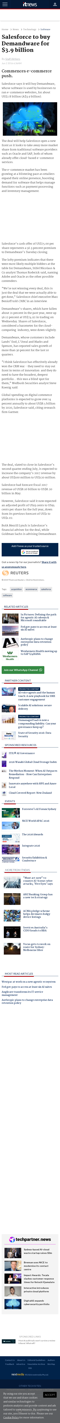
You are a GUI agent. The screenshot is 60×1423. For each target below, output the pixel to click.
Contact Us (10, 1360)
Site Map (51, 1364)
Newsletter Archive (36, 1364)
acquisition (16, 589)
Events (10, 801)
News (16, 29)
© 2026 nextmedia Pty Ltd (36, 1374)
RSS (30, 1368)
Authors (51, 1360)
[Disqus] (30, 1053)
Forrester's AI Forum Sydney (39, 809)
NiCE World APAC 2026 (35, 821)
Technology (29, 29)
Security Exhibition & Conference (34, 859)
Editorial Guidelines (36, 1360)
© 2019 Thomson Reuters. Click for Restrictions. (23, 580)
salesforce (46, 589)
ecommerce (31, 589)
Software (45, 29)
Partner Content (18, 680)
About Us (21, 1360)
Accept (50, 1394)
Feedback (9, 1364)
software (7, 595)
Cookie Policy (11, 1418)
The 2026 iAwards (32, 835)
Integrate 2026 (31, 846)
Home (5, 29)
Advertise (20, 1364)
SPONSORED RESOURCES (20, 744)
